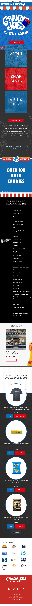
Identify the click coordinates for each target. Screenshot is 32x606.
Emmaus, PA (16, 273)
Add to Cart (20, 453)
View (9, 416)
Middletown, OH (18, 258)
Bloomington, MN (18, 225)
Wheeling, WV (17, 316)
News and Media (16, 599)
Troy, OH (15, 252)
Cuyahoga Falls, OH (19, 249)
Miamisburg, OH (17, 261)
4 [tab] (10, 191)
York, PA (15, 270)
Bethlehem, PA (17, 279)
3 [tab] (8, 191)
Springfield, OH (17, 246)
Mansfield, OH (17, 243)
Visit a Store (16, 102)
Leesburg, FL (16, 213)
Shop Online (9, 146)
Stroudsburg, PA (17, 282)
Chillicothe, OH (17, 255)
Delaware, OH (17, 239)
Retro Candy (16, 175)
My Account (12, 1)
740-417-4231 (11, 356)
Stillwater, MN (17, 228)
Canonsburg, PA (17, 276)
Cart (21, 1)
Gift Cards (16, 601)
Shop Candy (16, 79)
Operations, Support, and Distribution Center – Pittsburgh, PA (22, 297)
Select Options (20, 416)
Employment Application (16, 598)
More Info (11, 360)
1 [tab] (3, 191)
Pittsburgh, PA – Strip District (21, 292)
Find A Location (16, 42)
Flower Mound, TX (18, 307)
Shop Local (16, 121)
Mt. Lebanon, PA (18, 285)
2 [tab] (5, 191)
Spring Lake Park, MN (19, 231)
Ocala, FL (15, 216)
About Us (16, 56)
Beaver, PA (16, 288)
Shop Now (16, 532)
